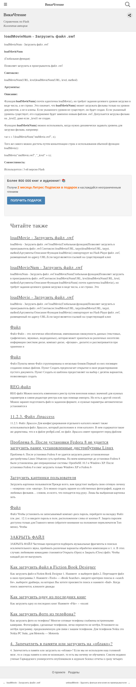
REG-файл (20, 386)
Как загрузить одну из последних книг (48, 597)
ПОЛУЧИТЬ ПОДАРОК (26, 200)
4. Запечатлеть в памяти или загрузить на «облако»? (61, 643)
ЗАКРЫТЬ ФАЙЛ (27, 537)
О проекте (58, 672)
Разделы (74, 672)
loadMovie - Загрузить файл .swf (42, 237)
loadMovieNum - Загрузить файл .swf (46, 267)
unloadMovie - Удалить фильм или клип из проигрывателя (96, 682)
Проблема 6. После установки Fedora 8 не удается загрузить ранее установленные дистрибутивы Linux (62, 444)
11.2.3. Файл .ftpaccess (32, 416)
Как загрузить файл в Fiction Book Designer (53, 567)
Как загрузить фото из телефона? (43, 614)
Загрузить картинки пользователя (43, 477)
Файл (15, 327)
